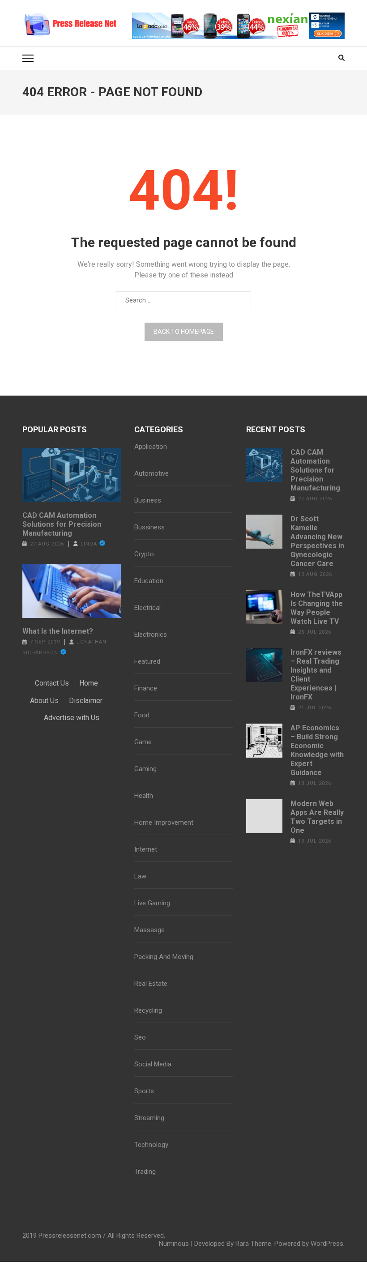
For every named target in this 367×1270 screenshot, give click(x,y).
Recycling (148, 1010)
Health (143, 796)
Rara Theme (253, 1244)
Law (140, 876)
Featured (147, 661)
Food (141, 715)
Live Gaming (152, 903)
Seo (140, 1037)
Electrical (147, 608)
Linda (89, 544)
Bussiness (149, 527)
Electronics (150, 635)
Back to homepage (184, 331)
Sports (144, 1091)
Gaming (145, 769)
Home (88, 683)
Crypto (144, 554)
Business (147, 500)
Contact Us (52, 683)
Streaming (149, 1118)
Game (143, 742)
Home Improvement (163, 822)
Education (148, 581)
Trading (145, 1172)
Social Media (152, 1064)
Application (150, 447)
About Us (44, 700)
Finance (145, 688)
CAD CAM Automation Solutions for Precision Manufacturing (61, 524)
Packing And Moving (163, 957)
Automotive (151, 473)
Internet (145, 849)
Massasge (149, 930)
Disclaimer (85, 700)
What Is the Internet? (57, 631)
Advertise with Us (71, 717)
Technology (151, 1145)
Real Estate (150, 984)
